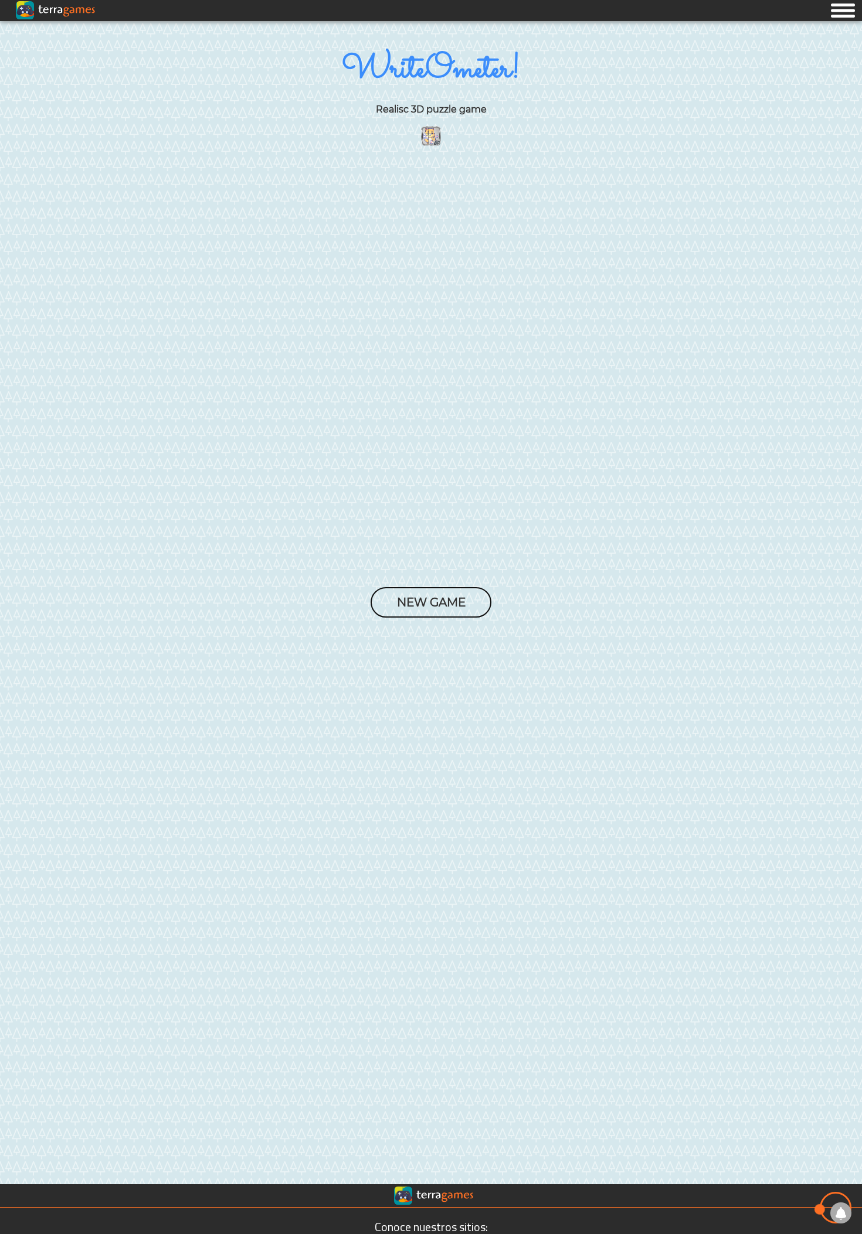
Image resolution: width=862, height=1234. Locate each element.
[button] (843, 10)
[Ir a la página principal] (19, 35)
